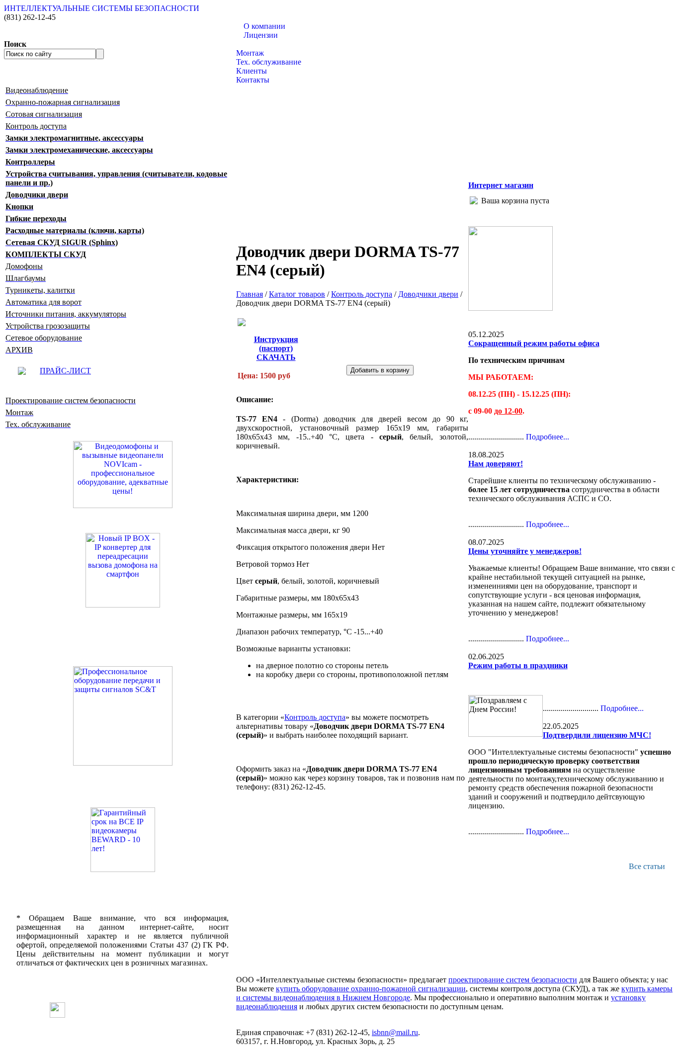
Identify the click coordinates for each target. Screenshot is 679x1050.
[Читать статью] (122, 839)
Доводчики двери (428, 294)
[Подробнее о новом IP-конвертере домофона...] (122, 569)
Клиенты (251, 71)
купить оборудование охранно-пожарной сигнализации (371, 988)
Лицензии (261, 35)
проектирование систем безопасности (512, 979)
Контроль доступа (361, 294)
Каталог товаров (264, 44)
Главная (249, 294)
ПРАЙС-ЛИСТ (65, 370)
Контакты (252, 80)
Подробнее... (547, 437)
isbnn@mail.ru (395, 1032)
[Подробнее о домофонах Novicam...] (122, 473)
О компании (264, 26)
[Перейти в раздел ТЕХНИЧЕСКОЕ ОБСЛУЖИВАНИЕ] (510, 308)
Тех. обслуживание (268, 62)
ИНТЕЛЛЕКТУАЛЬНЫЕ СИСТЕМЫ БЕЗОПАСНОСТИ (101, 8)
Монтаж (250, 53)
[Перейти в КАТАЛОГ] (122, 716)
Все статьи (647, 866)
